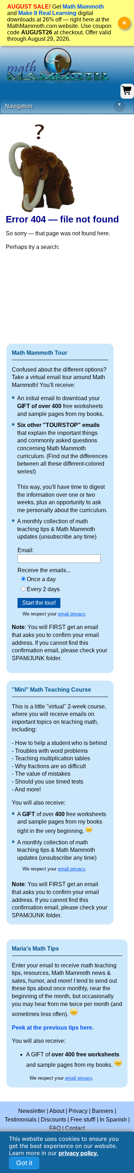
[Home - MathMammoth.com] (57, 66)
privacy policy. (78, 1153)
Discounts (53, 1119)
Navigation (63, 105)
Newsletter (31, 1111)
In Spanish (113, 1119)
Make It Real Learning (47, 13)
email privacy (71, 614)
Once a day (41, 579)
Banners (102, 1111)
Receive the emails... (44, 570)
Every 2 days (43, 589)
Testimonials (20, 1119)
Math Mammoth (83, 7)
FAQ (55, 1128)
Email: (26, 550)
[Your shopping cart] (127, 94)
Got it (24, 1163)
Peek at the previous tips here (52, 1028)
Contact (75, 1128)
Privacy (78, 1111)
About (56, 1111)
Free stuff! (82, 1119)
